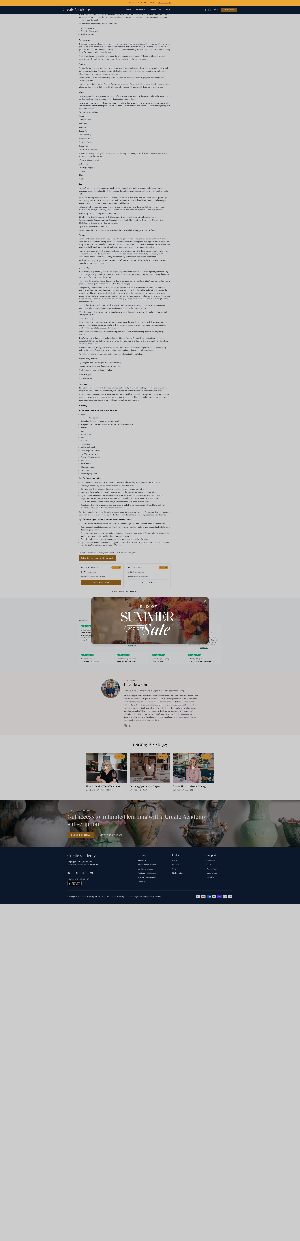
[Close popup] (204, 601)
